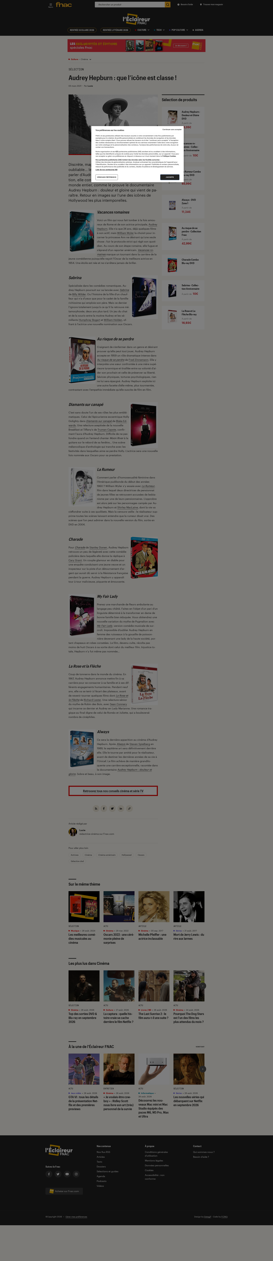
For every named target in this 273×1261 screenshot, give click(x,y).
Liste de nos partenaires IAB (106, 170)
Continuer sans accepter (172, 130)
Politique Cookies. (169, 156)
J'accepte (170, 177)
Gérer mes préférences (106, 177)
